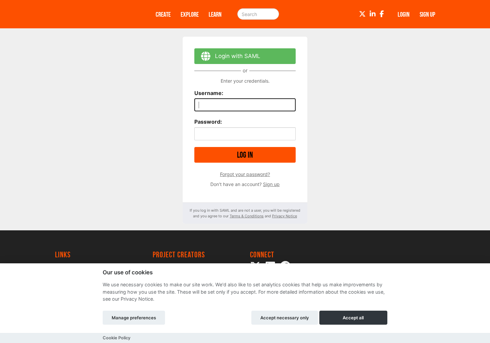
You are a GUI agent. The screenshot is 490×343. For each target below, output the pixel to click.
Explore (190, 14)
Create (163, 14)
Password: (208, 121)
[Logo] (96, 14)
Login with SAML (237, 56)
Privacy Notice (284, 216)
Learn (215, 14)
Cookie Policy (116, 337)
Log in (245, 154)
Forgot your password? (245, 174)
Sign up (271, 184)
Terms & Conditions (247, 216)
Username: (208, 93)
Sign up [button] (427, 14)
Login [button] (404, 14)
